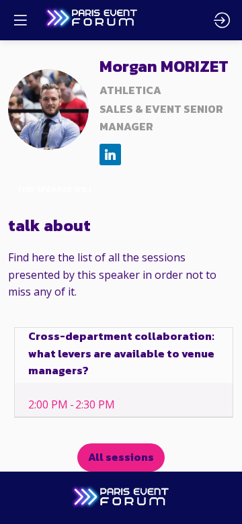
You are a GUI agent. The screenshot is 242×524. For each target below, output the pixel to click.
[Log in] (222, 20)
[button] (20, 20)
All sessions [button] (121, 457)
